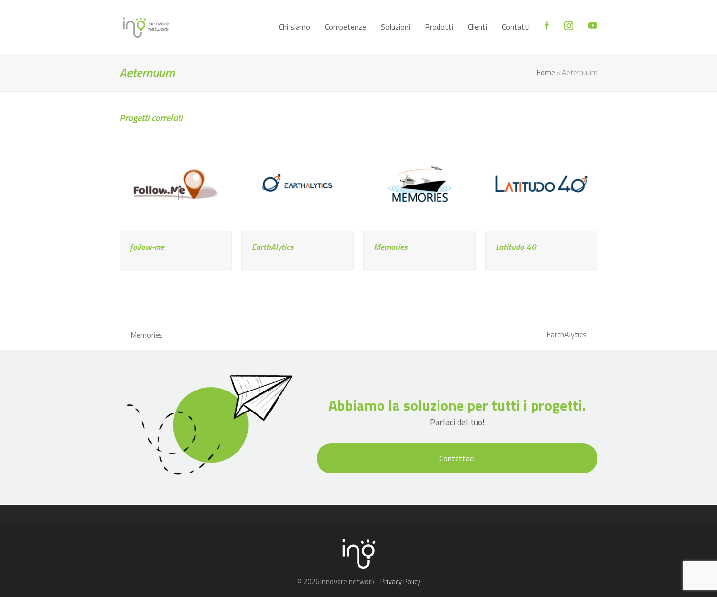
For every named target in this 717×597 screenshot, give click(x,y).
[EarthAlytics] (297, 183)
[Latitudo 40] (541, 183)
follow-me (147, 246)
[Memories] (419, 183)
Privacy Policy (400, 581)
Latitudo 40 (516, 246)
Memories (390, 246)
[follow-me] (176, 183)
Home (546, 72)
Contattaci (457, 458)
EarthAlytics (272, 246)
